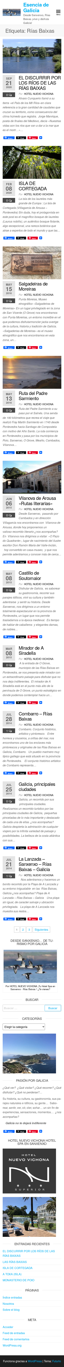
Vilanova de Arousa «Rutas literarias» (37, 500)
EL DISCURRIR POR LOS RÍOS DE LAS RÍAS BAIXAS (40, 82)
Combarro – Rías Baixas (35, 716)
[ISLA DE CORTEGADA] (32, 162)
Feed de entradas (14, 1333)
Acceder (8, 1327)
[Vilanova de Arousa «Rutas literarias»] (32, 477)
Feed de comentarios (16, 1339)
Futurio (56, 1361)
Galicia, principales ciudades (37, 786)
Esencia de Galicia (36, 7)
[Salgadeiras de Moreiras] (32, 262)
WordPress (35, 1361)
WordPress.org (12, 1345)
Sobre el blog (11, 1310)
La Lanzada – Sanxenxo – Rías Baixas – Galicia (35, 863)
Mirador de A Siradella (31, 650)
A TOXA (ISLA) (12, 1274)
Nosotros (8, 1304)
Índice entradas (12, 1297)
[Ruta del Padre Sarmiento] (32, 372)
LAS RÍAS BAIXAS (15, 1262)
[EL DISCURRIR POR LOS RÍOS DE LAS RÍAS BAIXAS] (32, 56)
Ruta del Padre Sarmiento (33, 395)
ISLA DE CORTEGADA (33, 186)
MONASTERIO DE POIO (18, 1280)
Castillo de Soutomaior (30, 575)
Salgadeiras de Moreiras (33, 286)
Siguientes (41, 929)
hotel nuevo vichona (38, 94)
